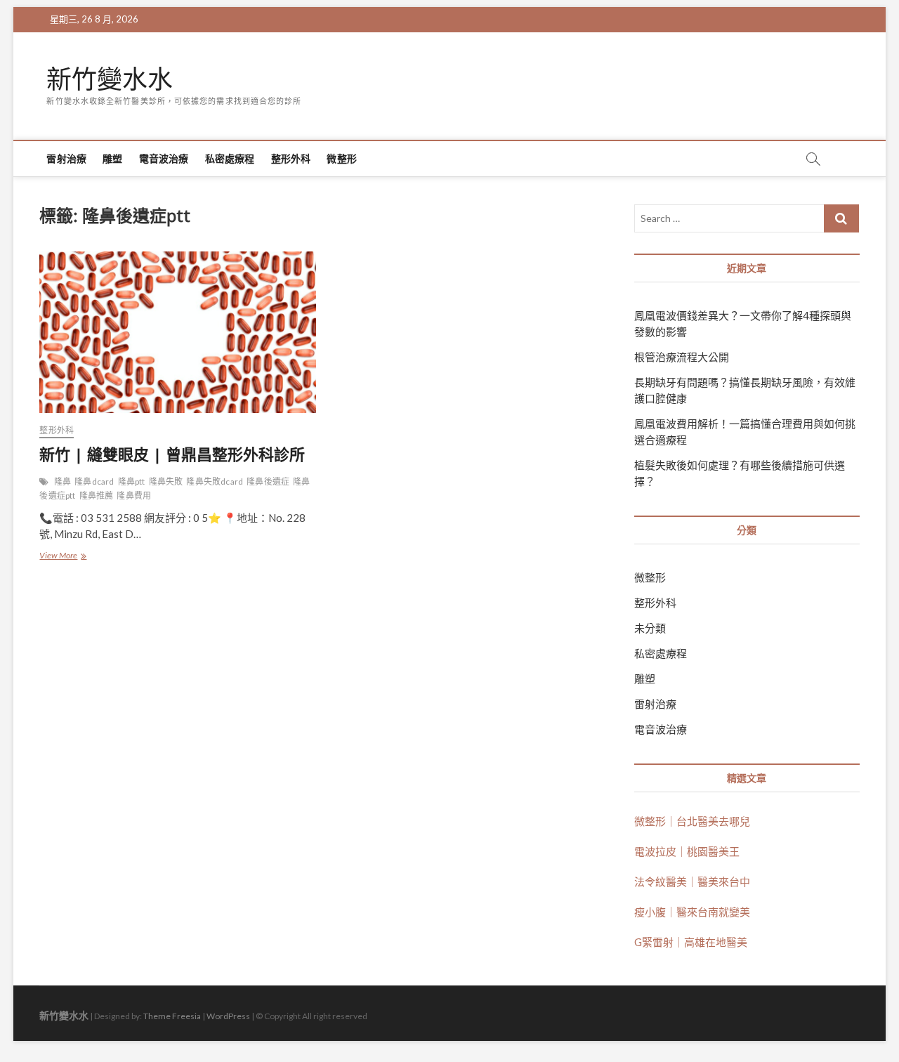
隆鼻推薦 (96, 495)
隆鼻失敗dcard (214, 481)
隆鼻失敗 (166, 481)
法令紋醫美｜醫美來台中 (692, 881)
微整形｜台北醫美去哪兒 (692, 821)
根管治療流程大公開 (681, 356)
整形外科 (291, 158)
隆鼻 (62, 481)
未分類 (650, 628)
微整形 (342, 158)
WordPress (228, 1016)
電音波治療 (164, 158)
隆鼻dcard (94, 481)
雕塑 (112, 158)
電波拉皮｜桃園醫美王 (687, 851)
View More (62, 556)
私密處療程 (230, 158)
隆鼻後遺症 (268, 481)
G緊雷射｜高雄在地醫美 (690, 942)
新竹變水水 (109, 79)
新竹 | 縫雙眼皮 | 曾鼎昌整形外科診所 (172, 453)
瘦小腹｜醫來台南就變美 (692, 911)
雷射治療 (66, 158)
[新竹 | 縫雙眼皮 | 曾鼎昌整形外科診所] (177, 332)
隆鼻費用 (134, 495)
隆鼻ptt (131, 481)
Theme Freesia (172, 1016)
